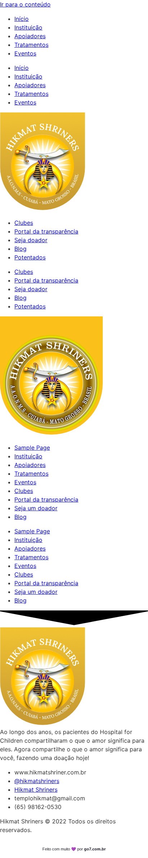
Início (21, 18)
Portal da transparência (46, 231)
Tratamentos (31, 44)
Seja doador (30, 240)
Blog (20, 248)
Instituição (28, 27)
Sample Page (32, 447)
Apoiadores (30, 36)
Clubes (23, 222)
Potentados (30, 257)
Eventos (25, 53)
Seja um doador (35, 508)
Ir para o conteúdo (25, 4)
